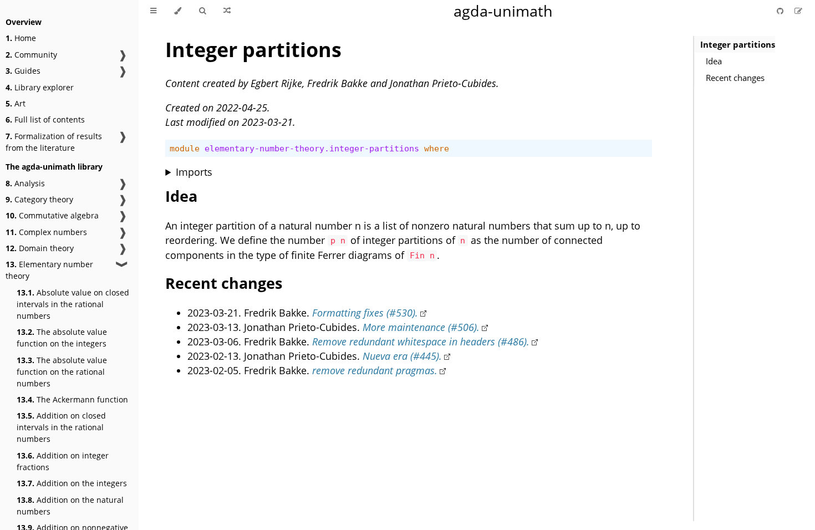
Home (21, 38)
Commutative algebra (52, 215)
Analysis (25, 183)
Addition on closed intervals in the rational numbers (61, 427)
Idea (714, 61)
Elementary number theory (49, 270)
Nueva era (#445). (402, 356)
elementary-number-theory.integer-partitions (312, 148)
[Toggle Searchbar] (202, 11)
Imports (194, 172)
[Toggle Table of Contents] (153, 11)
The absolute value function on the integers (62, 338)
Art (16, 103)
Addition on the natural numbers (70, 506)
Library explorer (40, 87)
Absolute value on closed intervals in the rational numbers (73, 304)
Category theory (39, 199)
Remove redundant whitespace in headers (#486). (420, 341)
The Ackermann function (72, 399)
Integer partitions (737, 44)
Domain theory (40, 248)
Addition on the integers (72, 483)
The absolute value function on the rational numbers (62, 372)
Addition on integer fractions (63, 461)
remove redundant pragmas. (374, 370)
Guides (23, 70)
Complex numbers (46, 232)
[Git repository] (781, 11)
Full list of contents (45, 119)
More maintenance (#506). (421, 327)
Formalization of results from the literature (54, 142)
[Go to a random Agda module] (227, 11)
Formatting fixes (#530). (365, 312)
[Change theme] (177, 11)
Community (31, 54)
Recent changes (735, 77)
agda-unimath (503, 11)
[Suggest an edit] (798, 11)
